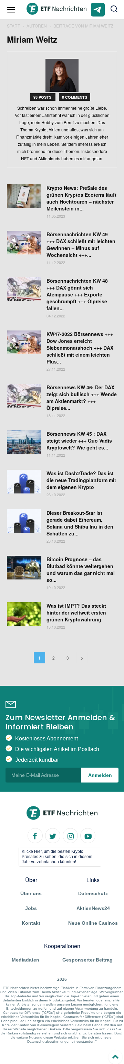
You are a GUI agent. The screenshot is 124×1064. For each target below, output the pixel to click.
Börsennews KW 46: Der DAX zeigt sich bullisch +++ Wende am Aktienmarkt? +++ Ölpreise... (81, 397)
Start (13, 26)
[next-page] (82, 657)
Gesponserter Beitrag (87, 960)
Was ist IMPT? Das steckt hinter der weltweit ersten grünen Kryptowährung (76, 612)
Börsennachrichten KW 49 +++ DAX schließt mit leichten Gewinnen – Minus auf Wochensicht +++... (80, 244)
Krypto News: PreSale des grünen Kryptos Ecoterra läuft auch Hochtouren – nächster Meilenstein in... (81, 198)
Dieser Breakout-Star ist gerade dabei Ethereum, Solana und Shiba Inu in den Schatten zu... (79, 523)
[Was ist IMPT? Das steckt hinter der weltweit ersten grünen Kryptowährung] (24, 615)
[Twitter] (53, 835)
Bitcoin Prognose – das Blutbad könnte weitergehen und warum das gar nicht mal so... (80, 569)
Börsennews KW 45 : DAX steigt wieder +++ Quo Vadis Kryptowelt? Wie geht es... (79, 440)
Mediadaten (25, 960)
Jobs (31, 908)
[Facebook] (35, 835)
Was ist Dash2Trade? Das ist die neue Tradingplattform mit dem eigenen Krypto (81, 480)
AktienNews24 (93, 908)
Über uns (31, 893)
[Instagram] (70, 835)
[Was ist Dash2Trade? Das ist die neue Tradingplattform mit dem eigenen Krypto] (24, 482)
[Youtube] (88, 835)
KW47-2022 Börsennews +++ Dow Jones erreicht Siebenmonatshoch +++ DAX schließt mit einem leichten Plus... (79, 347)
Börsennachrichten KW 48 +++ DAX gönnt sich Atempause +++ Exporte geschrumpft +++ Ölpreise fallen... (77, 294)
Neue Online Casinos (93, 923)
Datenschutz (93, 893)
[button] (114, 9)
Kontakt (31, 923)
